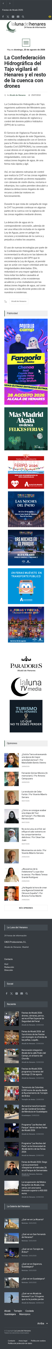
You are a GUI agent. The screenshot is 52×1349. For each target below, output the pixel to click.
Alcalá (7, 1311)
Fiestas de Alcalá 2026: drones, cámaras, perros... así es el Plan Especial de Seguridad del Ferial (14, 10)
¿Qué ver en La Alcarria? (33, 1219)
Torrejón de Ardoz (28, 1099)
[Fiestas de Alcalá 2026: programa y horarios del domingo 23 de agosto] (11, 1074)
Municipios (24, 1314)
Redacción (9, 967)
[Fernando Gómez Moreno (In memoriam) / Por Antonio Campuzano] (11, 779)
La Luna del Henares (22, 1331)
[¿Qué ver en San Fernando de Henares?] (11, 1238)
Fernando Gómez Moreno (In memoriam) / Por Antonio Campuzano (35, 776)
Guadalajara (26, 1115)
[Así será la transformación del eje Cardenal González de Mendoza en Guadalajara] (11, 1112)
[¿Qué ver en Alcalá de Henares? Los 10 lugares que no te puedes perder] (11, 1297)
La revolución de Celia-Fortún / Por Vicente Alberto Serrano (34, 794)
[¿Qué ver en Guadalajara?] (11, 1282)
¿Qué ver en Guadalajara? (33, 1279)
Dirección (8, 970)
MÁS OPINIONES (26, 908)
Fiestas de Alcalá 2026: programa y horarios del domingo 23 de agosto (32, 1071)
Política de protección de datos (20, 1343)
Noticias (39, 1174)
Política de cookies (38, 1341)
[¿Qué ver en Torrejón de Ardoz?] (11, 1253)
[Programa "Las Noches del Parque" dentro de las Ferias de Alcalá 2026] (11, 1130)
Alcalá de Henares (18, 95)
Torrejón (18, 1311)
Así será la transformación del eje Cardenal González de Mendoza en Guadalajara (34, 1109)
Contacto (11, 1341)
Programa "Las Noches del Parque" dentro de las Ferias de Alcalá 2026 (34, 1127)
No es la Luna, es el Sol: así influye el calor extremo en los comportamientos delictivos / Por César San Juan (34, 834)
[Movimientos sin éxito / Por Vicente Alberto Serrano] (11, 856)
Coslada (29, 1311)
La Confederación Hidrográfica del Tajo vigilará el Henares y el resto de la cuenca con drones (25, 72)
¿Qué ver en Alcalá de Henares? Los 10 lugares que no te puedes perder (33, 1296)
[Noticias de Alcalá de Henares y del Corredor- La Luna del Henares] (26, 29)
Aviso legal (23, 1341)
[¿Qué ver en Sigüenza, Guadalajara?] (11, 1268)
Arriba (40, 1323)
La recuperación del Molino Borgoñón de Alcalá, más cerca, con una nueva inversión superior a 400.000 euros (34, 1187)
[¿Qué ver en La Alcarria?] (11, 1223)
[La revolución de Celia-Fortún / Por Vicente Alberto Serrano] (11, 797)
